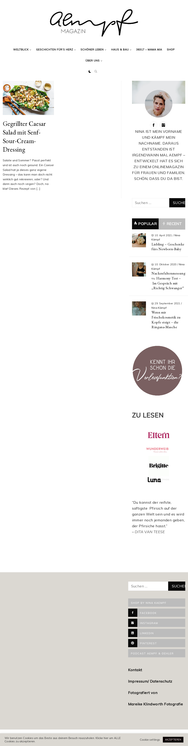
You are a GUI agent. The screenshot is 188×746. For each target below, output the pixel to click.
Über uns (93, 60)
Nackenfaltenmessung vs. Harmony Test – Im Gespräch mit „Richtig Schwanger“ (168, 280)
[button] (89, 71)
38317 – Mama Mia (149, 49)
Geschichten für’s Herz (54, 49)
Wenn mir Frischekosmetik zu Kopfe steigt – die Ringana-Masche (165, 319)
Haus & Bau (120, 49)
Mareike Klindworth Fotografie (155, 704)
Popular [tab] (147, 223)
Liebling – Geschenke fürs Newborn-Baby (167, 246)
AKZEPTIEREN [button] (173, 739)
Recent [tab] (174, 223)
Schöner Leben (92, 49)
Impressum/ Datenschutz (150, 681)
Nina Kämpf (159, 307)
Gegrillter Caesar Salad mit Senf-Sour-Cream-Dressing (24, 136)
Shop (171, 49)
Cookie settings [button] (150, 739)
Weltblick (21, 49)
